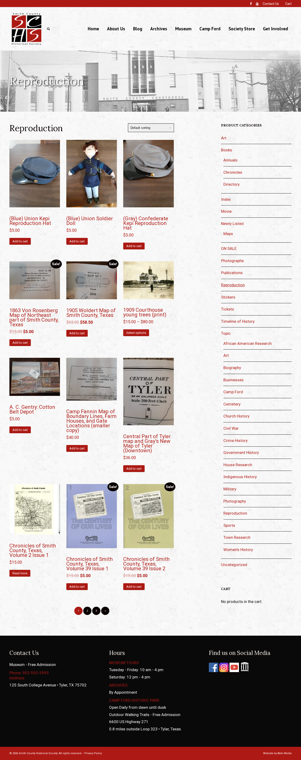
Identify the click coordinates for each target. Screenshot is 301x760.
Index (226, 199)
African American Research (247, 343)
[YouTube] (257, 3)
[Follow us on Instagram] (223, 670)
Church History (236, 416)
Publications (232, 272)
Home (93, 29)
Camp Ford (210, 29)
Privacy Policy (93, 753)
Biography (232, 367)
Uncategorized (234, 564)
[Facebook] (251, 3)
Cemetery (232, 404)
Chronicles (232, 172)
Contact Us (271, 4)
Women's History (238, 549)
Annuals (230, 160)
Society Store (242, 29)
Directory (231, 184)
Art (223, 138)
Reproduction (233, 285)
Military (229, 489)
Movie (226, 211)
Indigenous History (240, 476)
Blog (137, 29)
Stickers (228, 297)
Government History (241, 452)
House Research (237, 464)
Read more (19, 573)
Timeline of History (238, 321)
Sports (229, 525)
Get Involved (275, 29)
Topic (226, 333)
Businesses (233, 380)
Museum (183, 29)
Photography (234, 501)
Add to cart (20, 241)
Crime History (235, 440)
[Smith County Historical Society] (26, 45)
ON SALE (229, 248)
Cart (288, 4)
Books (226, 150)
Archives (158, 29)
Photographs (232, 260)
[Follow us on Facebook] (213, 670)
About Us (116, 29)
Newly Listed (232, 223)
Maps (228, 233)
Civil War (231, 428)
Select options (136, 333)
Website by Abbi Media (277, 753)
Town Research (236, 537)
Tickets (227, 309)
